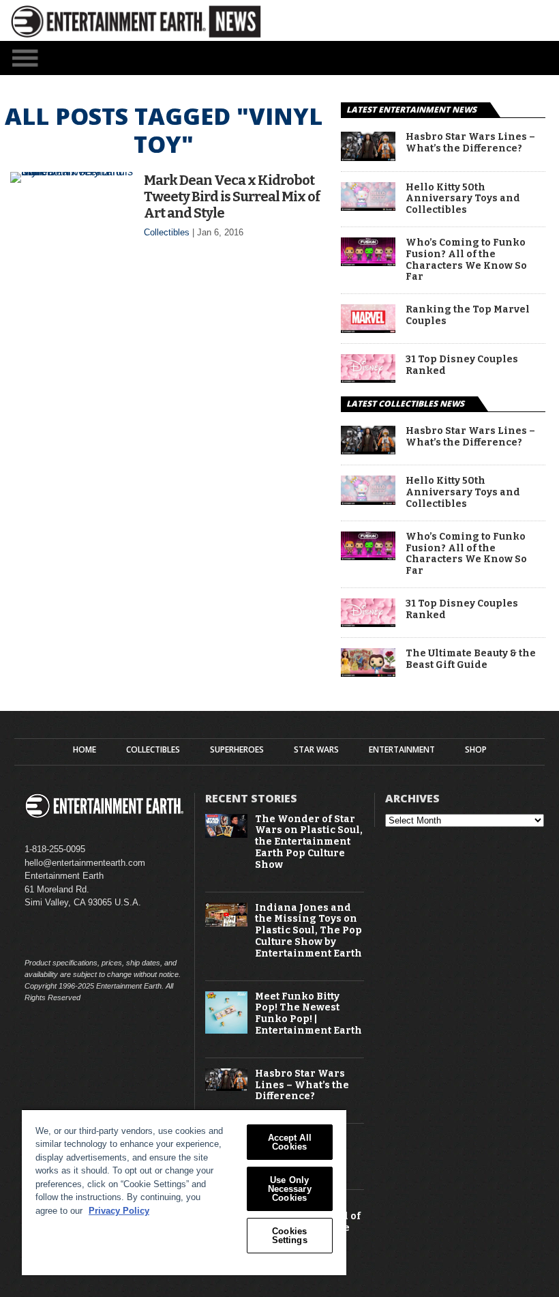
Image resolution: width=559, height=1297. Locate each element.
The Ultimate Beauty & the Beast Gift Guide (471, 659)
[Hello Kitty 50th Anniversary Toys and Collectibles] (368, 207)
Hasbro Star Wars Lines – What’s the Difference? (470, 143)
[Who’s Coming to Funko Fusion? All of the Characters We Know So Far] (368, 262)
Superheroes (237, 750)
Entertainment (402, 750)
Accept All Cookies (290, 1142)
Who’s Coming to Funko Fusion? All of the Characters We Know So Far (466, 259)
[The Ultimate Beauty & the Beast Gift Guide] (368, 673)
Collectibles (167, 232)
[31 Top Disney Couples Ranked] (368, 379)
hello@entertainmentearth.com (85, 863)
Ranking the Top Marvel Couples (468, 315)
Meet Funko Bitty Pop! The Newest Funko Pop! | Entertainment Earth (308, 1013)
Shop (476, 750)
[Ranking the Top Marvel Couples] (368, 329)
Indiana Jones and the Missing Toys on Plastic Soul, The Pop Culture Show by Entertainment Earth (308, 931)
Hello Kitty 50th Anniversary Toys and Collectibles (463, 199)
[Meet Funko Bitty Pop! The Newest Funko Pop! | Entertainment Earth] (226, 1030)
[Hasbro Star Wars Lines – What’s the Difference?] (368, 157)
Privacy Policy (119, 1211)
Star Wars (316, 750)
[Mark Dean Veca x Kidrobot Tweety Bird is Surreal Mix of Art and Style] (72, 171)
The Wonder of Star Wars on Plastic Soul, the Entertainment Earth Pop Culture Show (309, 842)
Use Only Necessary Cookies (290, 1189)
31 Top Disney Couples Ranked (462, 365)
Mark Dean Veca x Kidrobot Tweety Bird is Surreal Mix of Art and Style (232, 196)
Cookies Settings (289, 1235)
